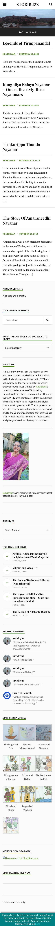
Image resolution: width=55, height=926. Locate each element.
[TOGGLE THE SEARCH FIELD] (50, 4)
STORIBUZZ (27, 4)
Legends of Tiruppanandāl (26, 43)
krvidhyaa (9, 54)
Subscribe (8, 492)
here (37, 923)
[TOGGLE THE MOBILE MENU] (4, 4)
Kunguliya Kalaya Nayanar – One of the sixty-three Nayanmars (26, 89)
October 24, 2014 (28, 234)
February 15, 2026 (29, 54)
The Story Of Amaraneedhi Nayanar (27, 220)
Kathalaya (41, 386)
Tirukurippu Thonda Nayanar (21, 147)
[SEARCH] (47, 320)
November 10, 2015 (29, 160)
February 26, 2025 (29, 105)
